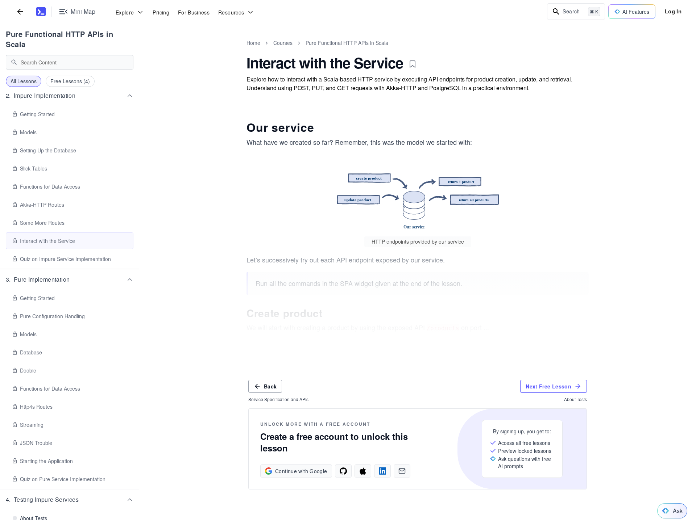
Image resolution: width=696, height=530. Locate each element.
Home (253, 42)
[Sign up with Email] (402, 471)
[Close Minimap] (139, 50)
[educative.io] (41, 11)
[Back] (20, 11)
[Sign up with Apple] (363, 471)
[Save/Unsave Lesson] (412, 64)
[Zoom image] (417, 197)
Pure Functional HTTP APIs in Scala (59, 39)
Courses (283, 42)
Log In (673, 11)
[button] (69, 95)
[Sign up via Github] (343, 471)
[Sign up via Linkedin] (382, 471)
